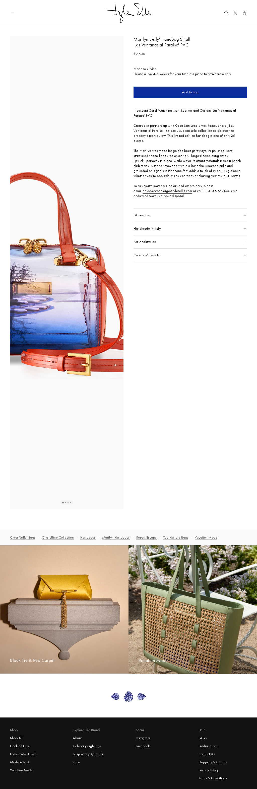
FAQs (203, 738)
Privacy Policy (209, 770)
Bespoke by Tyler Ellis (88, 754)
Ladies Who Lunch (23, 754)
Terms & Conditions (213, 778)
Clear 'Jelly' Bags (22, 537)
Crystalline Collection (58, 537)
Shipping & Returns (213, 762)
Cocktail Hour (20, 746)
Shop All (16, 738)
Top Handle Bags (175, 537)
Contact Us (207, 754)
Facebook (143, 746)
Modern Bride (20, 762)
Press (76, 762)
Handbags (87, 537)
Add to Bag (190, 92)
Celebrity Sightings (87, 746)
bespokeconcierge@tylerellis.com (167, 191)
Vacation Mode (206, 537)
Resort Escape (146, 537)
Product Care (208, 746)
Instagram (143, 738)
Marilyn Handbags (116, 537)
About (77, 738)
